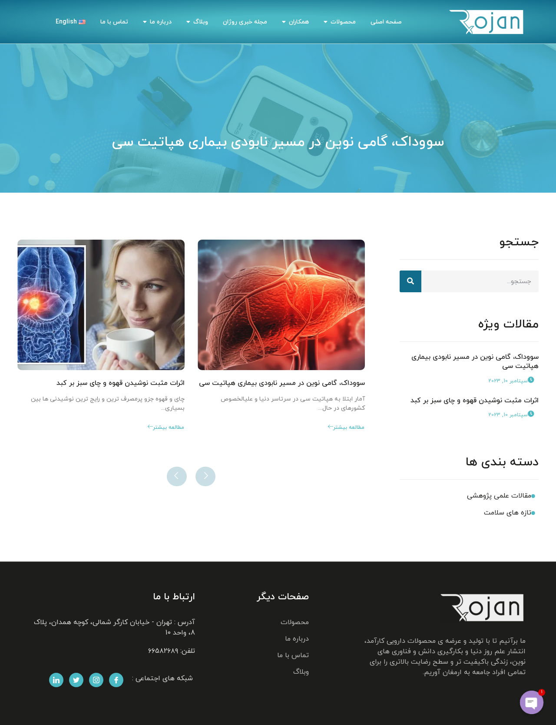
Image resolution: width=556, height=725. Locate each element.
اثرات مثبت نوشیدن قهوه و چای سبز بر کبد (474, 400)
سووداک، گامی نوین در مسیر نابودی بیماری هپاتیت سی (475, 361)
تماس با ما (114, 22)
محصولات (343, 22)
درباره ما (161, 22)
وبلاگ (200, 22)
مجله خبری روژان (245, 22)
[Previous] (205, 476)
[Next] (177, 476)
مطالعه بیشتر (348, 427)
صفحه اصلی (386, 22)
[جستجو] (410, 281)
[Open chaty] (531, 702)
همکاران (299, 22)
